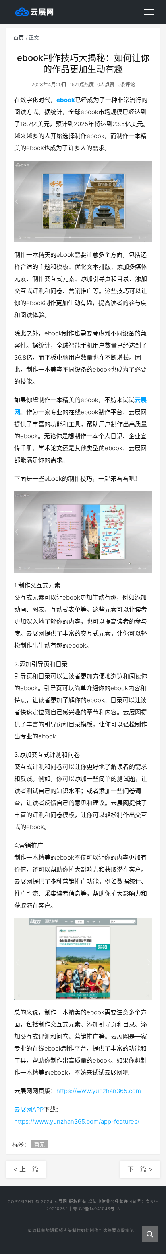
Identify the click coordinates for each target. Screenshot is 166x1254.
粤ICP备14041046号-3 (96, 1208)
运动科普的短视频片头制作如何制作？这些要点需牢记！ (83, 1228)
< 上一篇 (26, 1169)
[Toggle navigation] (149, 12)
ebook (65, 100)
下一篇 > (140, 1169)
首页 (18, 37)
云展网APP (29, 1109)
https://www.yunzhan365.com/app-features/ (76, 1121)
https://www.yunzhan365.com (98, 1091)
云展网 (60, 1201)
